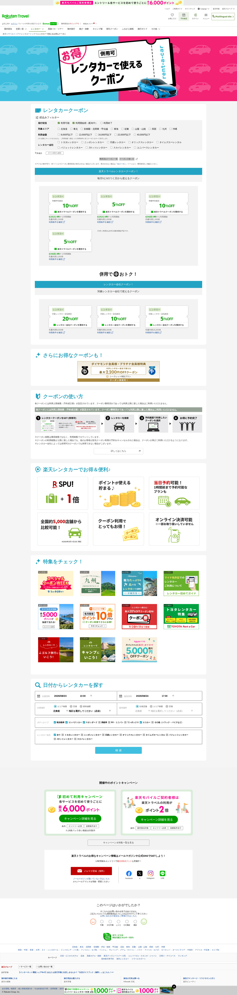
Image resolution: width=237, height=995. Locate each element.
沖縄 (163, 947)
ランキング (182, 956)
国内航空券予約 (107, 959)
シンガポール (53, 950)
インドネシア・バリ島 (70, 950)
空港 (75, 706)
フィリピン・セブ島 (89, 950)
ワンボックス (133, 722)
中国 (25, 950)
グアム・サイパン (127, 950)
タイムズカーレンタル (155, 735)
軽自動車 (60, 722)
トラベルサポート (139, 959)
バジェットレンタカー (178, 735)
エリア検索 (62, 706)
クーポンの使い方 (127, 159)
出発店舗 (143, 706)
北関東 (88, 947)
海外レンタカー (122, 959)
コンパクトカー (75, 722)
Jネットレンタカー (65, 739)
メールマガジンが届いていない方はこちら (91, 879)
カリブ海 (215, 950)
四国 (151, 947)
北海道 (74, 947)
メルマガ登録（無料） (95, 871)
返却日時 (128, 696)
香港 (31, 950)
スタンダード (91, 722)
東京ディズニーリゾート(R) (115, 956)
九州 (157, 947)
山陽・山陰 (142, 947)
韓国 (20, 950)
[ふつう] (118, 921)
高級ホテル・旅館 (94, 956)
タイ (43, 950)
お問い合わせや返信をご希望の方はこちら (118, 916)
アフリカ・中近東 (202, 950)
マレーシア (113, 950)
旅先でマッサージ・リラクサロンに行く (199, 978)
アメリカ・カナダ (152, 950)
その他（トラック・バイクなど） (168, 722)
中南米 (190, 950)
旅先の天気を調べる (132, 978)
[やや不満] (110, 921)
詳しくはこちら (118, 451)
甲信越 (115, 947)
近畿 (134, 947)
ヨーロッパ (165, 950)
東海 (128, 947)
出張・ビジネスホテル (69, 956)
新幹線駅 (87, 706)
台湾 (37, 950)
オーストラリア (179, 950)
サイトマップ (190, 9)
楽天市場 (216, 9)
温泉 (82, 956)
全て (59, 735)
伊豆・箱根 (105, 947)
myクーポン (121, 164)
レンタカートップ (28, 34)
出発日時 (46, 696)
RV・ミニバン (117, 722)
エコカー (146, 722)
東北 (81, 947)
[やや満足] (127, 921)
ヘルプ (167, 9)
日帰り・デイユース (167, 956)
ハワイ (139, 950)
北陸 (122, 947)
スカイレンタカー (85, 739)
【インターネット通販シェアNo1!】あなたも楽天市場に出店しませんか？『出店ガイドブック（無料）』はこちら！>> (66, 972)
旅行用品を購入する (72, 978)
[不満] (102, 921)
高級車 (104, 722)
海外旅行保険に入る (9, 978)
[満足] (135, 921)
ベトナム (103, 950)
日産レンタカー (112, 735)
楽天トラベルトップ (11, 34)
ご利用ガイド (177, 9)
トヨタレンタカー (72, 735)
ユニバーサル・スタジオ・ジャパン (142, 956)
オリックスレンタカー (132, 735)
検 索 (118, 750)
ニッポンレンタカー (92, 735)
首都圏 (96, 947)
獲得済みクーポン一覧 (109, 159)
